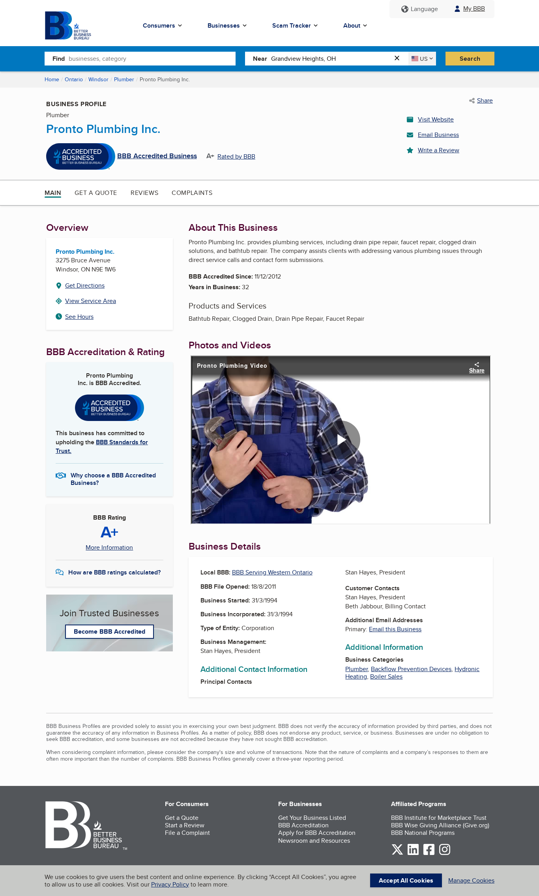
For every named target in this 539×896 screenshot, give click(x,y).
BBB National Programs (423, 832)
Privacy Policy (170, 884)
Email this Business (395, 629)
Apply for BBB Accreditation (317, 832)
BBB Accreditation (303, 825)
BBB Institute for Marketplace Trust (439, 817)
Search (470, 58)
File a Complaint (187, 832)
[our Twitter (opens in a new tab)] (397, 853)
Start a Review (184, 825)
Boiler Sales (386, 676)
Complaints (192, 192)
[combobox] (152, 58)
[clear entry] (399, 58)
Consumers (159, 25)
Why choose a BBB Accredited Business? (113, 478)
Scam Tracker (291, 25)
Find (58, 58)
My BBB (474, 8)
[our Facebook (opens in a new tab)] (429, 853)
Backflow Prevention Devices (411, 668)
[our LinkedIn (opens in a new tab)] (413, 853)
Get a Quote (96, 192)
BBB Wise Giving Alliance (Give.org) (440, 825)
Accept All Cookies (406, 880)
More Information (109, 547)
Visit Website (436, 119)
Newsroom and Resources (314, 840)
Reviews (144, 192)
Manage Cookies (471, 880)
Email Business (438, 134)
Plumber (124, 79)
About (351, 25)
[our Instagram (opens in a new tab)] (444, 853)
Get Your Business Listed (312, 817)
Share (485, 100)
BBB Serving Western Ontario (272, 572)
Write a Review (438, 150)
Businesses (224, 25)
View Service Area (90, 301)
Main (53, 192)
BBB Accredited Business (157, 156)
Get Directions (85, 285)
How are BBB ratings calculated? (114, 572)
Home (52, 79)
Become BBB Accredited (109, 631)
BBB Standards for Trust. (102, 446)
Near (260, 58)
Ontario (74, 79)
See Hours (79, 316)
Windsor (98, 79)
